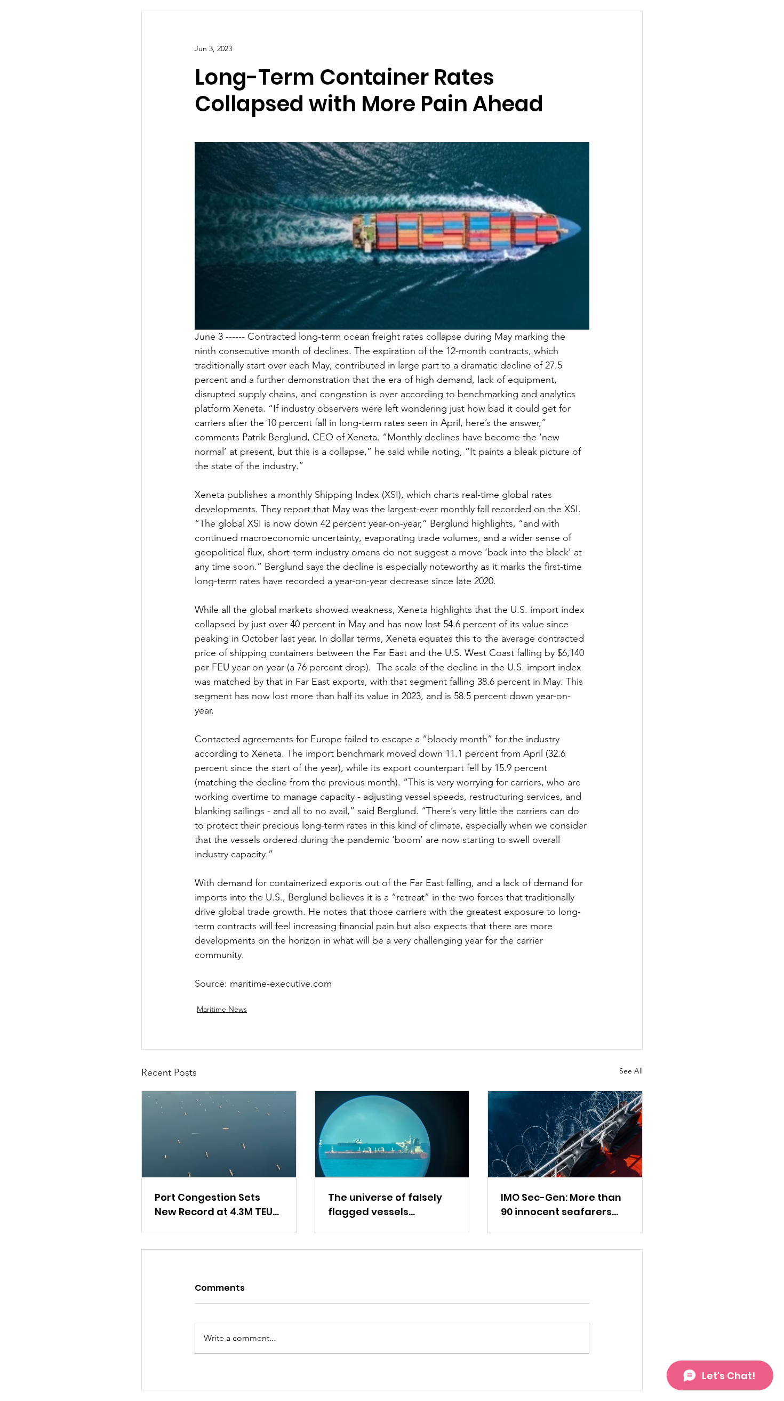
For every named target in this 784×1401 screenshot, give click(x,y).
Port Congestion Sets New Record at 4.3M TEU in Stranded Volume (214, 1205)
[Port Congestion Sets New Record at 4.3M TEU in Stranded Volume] (219, 1134)
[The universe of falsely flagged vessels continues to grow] (392, 1134)
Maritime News (222, 1009)
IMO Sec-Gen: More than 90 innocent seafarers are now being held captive (561, 1205)
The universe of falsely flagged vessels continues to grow (385, 1205)
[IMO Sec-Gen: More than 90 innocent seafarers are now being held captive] (565, 1134)
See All (631, 1071)
